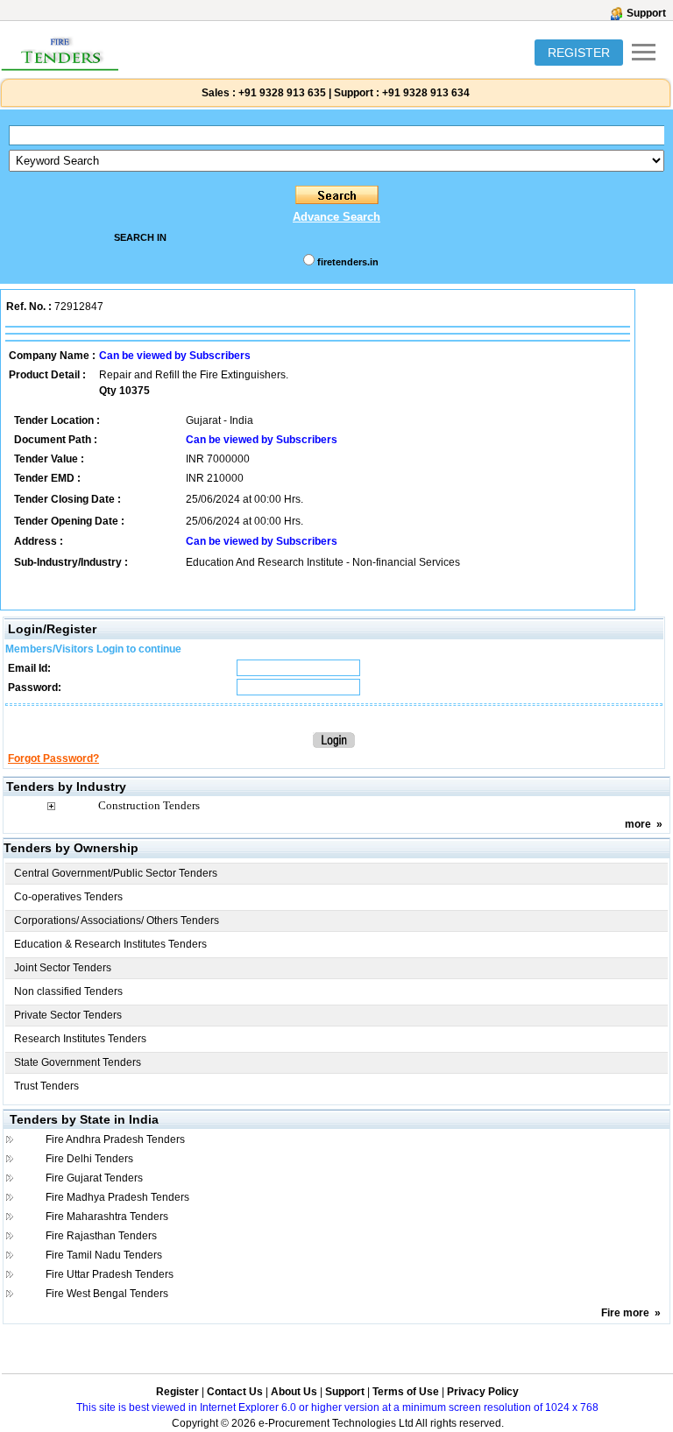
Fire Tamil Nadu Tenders (104, 1255)
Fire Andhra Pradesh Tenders (115, 1139)
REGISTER (579, 53)
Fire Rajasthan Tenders (101, 1236)
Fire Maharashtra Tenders (107, 1216)
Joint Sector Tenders (62, 968)
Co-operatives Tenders (68, 897)
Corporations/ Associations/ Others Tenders (116, 920)
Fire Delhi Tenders (89, 1159)
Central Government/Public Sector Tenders (115, 873)
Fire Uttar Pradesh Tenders (110, 1274)
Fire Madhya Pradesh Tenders (117, 1197)
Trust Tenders (46, 1086)
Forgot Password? (53, 758)
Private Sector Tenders (68, 1015)
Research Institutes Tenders (80, 1039)
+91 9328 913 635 (281, 93)
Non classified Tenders (68, 991)
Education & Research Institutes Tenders (110, 944)
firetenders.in (348, 262)
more (638, 824)
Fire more (625, 1313)
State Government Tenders (77, 1062)
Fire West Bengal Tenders (107, 1293)
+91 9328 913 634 (426, 93)
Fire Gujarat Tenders (94, 1178)
